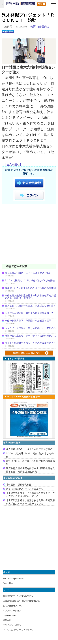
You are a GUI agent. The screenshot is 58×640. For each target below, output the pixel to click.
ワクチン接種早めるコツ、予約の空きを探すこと (30, 343)
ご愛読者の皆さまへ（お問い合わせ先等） (22, 601)
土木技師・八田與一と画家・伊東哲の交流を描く (30, 305)
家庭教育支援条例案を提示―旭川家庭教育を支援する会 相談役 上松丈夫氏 (30, 297)
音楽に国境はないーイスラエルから (24, 488)
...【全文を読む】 (12, 164)
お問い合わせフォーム (13, 605)
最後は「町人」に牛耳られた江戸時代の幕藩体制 (30, 288)
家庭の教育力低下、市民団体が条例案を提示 (28, 320)
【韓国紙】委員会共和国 (19, 484)
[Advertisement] (29, 234)
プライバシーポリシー (13, 625)
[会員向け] (44, 26)
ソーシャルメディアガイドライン (18, 630)
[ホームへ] (20, 4)
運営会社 (7, 620)
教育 (33, 26)
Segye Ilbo (8, 583)
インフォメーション (12, 610)
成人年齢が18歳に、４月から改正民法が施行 (28, 273)
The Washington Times (13, 578)
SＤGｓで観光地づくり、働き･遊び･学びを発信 (30, 280)
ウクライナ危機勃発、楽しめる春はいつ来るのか (30, 328)
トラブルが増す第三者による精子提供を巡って (29, 313)
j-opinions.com (9, 615)
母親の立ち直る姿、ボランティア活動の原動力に (30, 335)
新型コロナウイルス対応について (18, 596)
